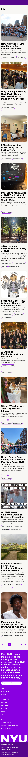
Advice (3, 694)
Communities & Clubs (8, 57)
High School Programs (9, 752)
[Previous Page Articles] (2, 644)
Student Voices (20, 57)
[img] (14, 27)
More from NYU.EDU (8, 744)
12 (21, 644)
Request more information (10, 683)
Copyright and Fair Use (9, 726)
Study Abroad (17, 588)
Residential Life (19, 314)
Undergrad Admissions (9, 747)
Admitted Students (7, 263)
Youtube (4, 708)
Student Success (7, 754)
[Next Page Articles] (25, 644)
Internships (5, 529)
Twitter (4, 702)
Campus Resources (20, 263)
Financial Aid (6, 749)
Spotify (4, 714)
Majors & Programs (7, 209)
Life (2, 688)
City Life (4, 266)
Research (18, 584)
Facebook (4, 705)
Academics (5, 691)
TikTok (3, 711)
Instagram (5, 699)
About (3, 720)
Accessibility (6, 729)
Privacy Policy (6, 723)
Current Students (7, 111)
